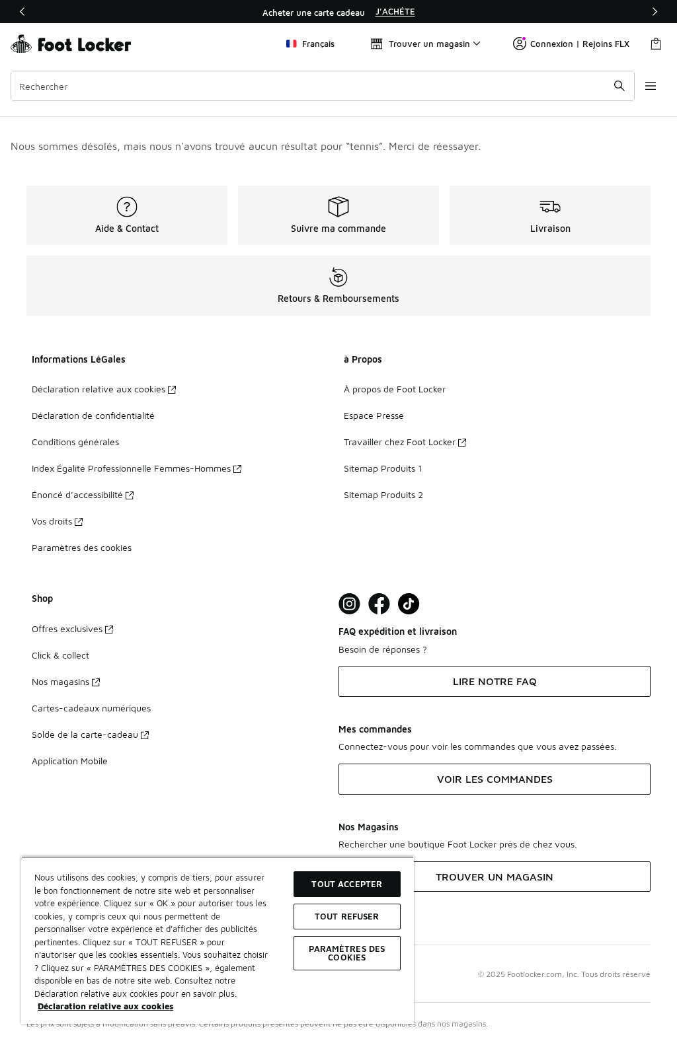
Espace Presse (374, 415)
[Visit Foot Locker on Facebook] (379, 604)
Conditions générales (75, 441)
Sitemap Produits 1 (383, 468)
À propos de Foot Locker (395, 388)
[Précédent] (22, 11)
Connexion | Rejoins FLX (579, 43)
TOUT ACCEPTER (346, 884)
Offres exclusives (67, 628)
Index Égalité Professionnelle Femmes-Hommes (131, 468)
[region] (338, 12)
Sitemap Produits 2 (383, 494)
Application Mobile (70, 760)
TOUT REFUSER (347, 916)
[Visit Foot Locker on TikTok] (409, 604)
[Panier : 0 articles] (655, 43)
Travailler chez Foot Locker (400, 441)
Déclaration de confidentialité (93, 415)
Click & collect (60, 655)
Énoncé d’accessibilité (77, 494)
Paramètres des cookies (82, 547)
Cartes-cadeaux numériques (91, 707)
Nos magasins (60, 681)
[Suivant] (654, 11)
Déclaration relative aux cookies (98, 388)
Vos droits (52, 520)
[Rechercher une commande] (619, 85)
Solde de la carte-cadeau (85, 734)
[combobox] (322, 85)
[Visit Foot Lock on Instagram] (349, 604)
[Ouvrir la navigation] (650, 86)
